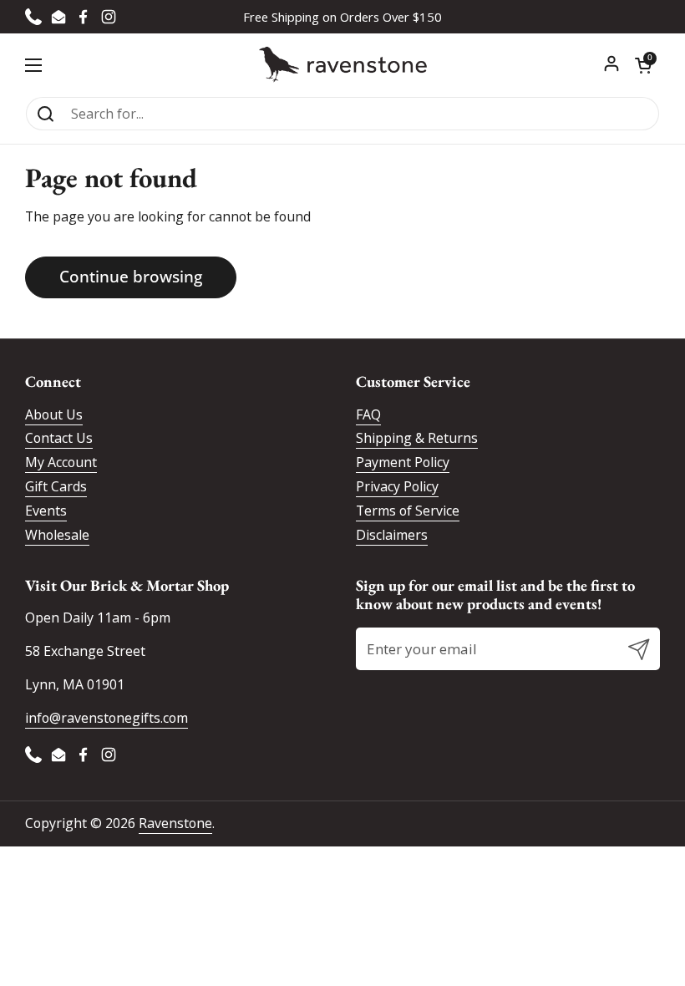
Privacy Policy (397, 486)
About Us (54, 414)
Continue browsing (130, 276)
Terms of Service (407, 510)
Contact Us (59, 438)
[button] (643, 65)
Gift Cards (56, 486)
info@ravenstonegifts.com (106, 718)
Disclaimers (392, 535)
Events (46, 510)
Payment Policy (402, 462)
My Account (61, 462)
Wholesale (57, 535)
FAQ (368, 414)
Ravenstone (175, 823)
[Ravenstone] (343, 65)
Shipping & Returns (417, 438)
